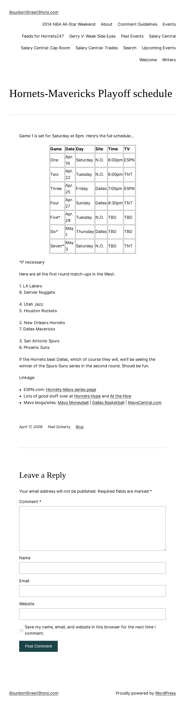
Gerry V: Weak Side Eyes (92, 36)
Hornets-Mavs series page (71, 389)
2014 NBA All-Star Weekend (68, 24)
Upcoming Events (159, 47)
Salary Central (162, 36)
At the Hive (120, 396)
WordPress (165, 693)
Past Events (132, 36)
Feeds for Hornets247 (43, 36)
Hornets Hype (87, 396)
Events (169, 24)
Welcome (148, 59)
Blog (79, 426)
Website (26, 603)
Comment (30, 501)
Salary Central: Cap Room (45, 47)
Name (24, 557)
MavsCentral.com (145, 402)
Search (129, 47)
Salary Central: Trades (97, 47)
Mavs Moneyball (73, 402)
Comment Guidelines (137, 24)
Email (24, 580)
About (106, 24)
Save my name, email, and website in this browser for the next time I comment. (90, 630)
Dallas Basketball (108, 402)
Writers (169, 59)
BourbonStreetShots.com (33, 12)
